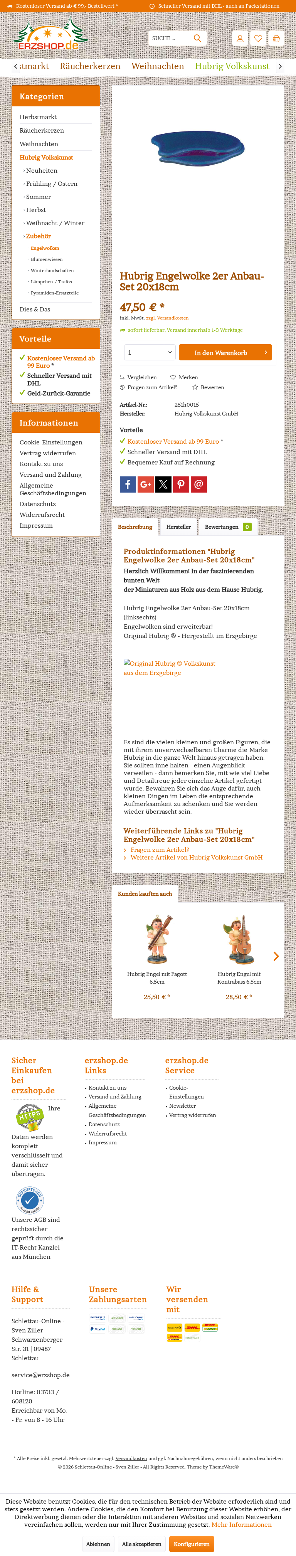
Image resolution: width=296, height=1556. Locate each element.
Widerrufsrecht (42, 514)
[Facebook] (128, 484)
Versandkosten (131, 1458)
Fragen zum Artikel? (151, 387)
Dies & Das (35, 309)
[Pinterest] (181, 484)
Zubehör (38, 236)
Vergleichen (141, 377)
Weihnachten (39, 144)
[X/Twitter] (163, 484)
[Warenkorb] (276, 38)
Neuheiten (41, 170)
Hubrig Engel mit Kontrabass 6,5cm (239, 978)
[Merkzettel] (258, 38)
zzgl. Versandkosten (167, 318)
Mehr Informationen (242, 1524)
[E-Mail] (199, 484)
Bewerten (212, 387)
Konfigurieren (192, 1544)
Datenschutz (38, 504)
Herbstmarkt (38, 117)
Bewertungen (227, 526)
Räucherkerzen (42, 130)
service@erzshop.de (41, 1375)
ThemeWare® (224, 1467)
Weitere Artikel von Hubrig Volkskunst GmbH (196, 857)
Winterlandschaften (52, 270)
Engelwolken (44, 248)
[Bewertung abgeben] (198, 297)
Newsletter (182, 1105)
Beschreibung (135, 526)
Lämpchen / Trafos (51, 281)
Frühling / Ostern (51, 183)
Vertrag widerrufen (48, 453)
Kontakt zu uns (41, 464)
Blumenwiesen (46, 259)
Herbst (35, 210)
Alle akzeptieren (141, 1544)
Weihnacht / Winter (54, 223)
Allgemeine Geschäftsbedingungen (53, 489)
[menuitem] (276, 38)
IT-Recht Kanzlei (36, 1247)
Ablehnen (98, 1544)
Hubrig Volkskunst (46, 157)
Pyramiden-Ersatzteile (54, 293)
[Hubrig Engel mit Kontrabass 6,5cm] (239, 939)
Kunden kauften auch (145, 893)
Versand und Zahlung (51, 474)
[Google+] (146, 484)
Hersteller (178, 526)
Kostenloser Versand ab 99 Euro (61, 361)
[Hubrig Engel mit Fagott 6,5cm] (157, 939)
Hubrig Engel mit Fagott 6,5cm (157, 978)
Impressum (36, 525)
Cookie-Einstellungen (51, 442)
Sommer (38, 196)
